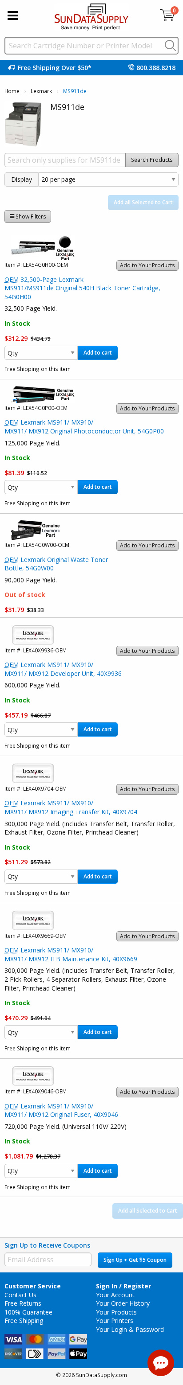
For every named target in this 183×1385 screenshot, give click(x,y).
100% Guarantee (28, 1312)
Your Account (115, 1295)
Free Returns (22, 1303)
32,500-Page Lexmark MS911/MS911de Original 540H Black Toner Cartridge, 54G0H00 (82, 288)
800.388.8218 (155, 67)
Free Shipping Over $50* (55, 67)
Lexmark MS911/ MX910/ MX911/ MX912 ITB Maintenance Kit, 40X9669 (70, 954)
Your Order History (123, 1303)
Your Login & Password (130, 1329)
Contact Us (20, 1295)
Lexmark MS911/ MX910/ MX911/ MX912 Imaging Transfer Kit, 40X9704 (70, 807)
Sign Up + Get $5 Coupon (135, 1260)
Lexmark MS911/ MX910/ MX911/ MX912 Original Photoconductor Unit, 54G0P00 (84, 426)
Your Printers (114, 1320)
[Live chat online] (160, 1363)
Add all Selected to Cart (143, 202)
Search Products (152, 160)
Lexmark (41, 91)
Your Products (116, 1312)
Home (12, 91)
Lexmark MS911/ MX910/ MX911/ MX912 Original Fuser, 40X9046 (61, 1110)
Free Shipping (23, 1320)
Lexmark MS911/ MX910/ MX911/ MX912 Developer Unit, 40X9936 (63, 669)
